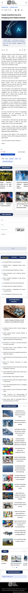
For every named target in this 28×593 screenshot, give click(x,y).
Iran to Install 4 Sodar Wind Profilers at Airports (20, 540)
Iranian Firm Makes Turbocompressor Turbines (13, 376)
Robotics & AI (13, 7)
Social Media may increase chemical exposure (13, 283)
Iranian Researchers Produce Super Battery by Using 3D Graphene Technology (15, 367)
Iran (6, 158)
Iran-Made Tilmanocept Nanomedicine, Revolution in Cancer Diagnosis (20, 477)
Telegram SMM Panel (7, 576)
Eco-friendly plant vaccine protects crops (12, 294)
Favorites (14, 257)
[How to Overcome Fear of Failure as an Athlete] (12, 558)
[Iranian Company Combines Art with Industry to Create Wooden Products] (14, 311)
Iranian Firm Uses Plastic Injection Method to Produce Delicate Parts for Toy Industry (20, 514)
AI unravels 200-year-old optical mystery (12, 262)
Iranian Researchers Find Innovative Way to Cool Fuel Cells (15, 358)
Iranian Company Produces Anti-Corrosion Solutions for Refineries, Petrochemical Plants (20, 524)
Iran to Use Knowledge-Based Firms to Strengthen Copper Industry (15, 385)
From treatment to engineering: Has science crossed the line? (14, 290)
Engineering (4, 7)
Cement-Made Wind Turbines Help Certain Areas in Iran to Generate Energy (15, 372)
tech (16, 158)
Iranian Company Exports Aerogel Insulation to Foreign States (15, 333)
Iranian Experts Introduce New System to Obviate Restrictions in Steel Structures (20, 432)
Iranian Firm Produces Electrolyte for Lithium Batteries (15, 363)
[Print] (15, 10)
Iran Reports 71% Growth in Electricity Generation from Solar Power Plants (15, 343)
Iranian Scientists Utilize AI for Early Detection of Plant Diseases (5, 185)
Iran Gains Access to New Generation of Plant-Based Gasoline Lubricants (15, 348)
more (24, 406)
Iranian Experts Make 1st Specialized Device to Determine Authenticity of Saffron (15, 400)
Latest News (5, 257)
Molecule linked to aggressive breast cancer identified (14, 266)
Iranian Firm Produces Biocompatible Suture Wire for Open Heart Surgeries (15, 353)
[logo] (14, 2)
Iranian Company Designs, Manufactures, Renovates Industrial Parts (20, 459)
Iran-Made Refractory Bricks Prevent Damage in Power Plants (15, 329)
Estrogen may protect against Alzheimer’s (12, 286)
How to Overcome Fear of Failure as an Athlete (11, 564)
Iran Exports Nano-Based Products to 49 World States (20, 486)
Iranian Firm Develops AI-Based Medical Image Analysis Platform (22, 185)
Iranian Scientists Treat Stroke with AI (5, 205)
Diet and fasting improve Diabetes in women (13, 270)
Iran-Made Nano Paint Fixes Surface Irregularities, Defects (20, 450)
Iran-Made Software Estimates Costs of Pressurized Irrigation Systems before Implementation (15, 338)
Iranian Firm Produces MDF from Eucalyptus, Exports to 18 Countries (15, 380)
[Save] (18, 10)
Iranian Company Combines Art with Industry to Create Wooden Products (14, 321)
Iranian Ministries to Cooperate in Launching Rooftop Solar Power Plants (20, 414)
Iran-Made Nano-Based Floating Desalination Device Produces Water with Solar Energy (20, 469)
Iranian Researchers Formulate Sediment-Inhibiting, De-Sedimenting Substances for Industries (20, 442)
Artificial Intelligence (8, 161)
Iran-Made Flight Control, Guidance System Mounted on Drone (20, 504)
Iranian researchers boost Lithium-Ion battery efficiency (14, 274)
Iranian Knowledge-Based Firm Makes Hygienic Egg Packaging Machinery (20, 532)
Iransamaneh (25, 592)
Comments (22, 257)
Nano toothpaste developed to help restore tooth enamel (14, 279)
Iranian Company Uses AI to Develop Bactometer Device (22, 206)
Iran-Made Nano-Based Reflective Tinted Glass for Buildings (20, 422)
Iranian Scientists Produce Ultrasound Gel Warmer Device (15, 390)
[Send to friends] (21, 10)
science (11, 158)
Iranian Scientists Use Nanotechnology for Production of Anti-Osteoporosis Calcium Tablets (15, 395)
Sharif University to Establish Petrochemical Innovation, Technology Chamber (20, 496)
